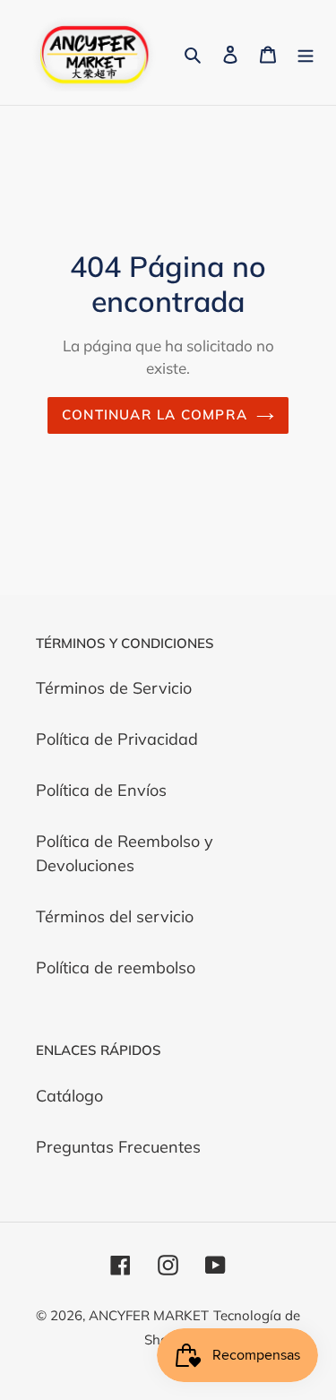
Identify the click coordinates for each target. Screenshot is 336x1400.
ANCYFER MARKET (149, 1315)
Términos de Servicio (114, 688)
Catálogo (69, 1095)
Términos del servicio (115, 916)
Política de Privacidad (117, 739)
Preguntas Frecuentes (118, 1146)
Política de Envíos (101, 790)
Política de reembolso (115, 967)
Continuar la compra (154, 414)
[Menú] (305, 52)
